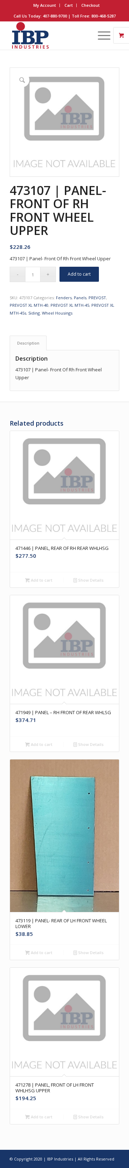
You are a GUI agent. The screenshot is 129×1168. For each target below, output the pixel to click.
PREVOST (97, 297)
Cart (68, 5)
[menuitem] (45, 5)
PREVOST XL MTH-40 (29, 305)
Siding (34, 313)
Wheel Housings (57, 313)
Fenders (64, 297)
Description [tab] (28, 343)
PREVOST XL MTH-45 (70, 305)
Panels (80, 297)
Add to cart (79, 274)
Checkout (90, 5)
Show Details (90, 580)
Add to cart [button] (41, 580)
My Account (44, 5)
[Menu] (100, 35)
